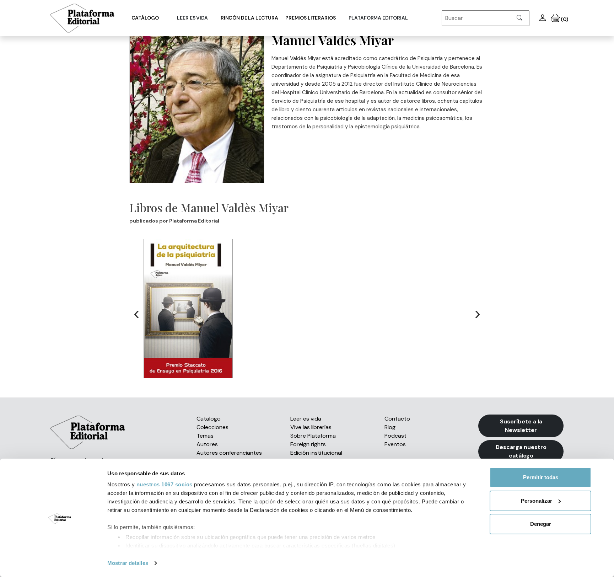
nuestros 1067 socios (164, 484)
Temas (205, 435)
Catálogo (145, 18)
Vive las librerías (311, 427)
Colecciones (212, 427)
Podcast (395, 435)
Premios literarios (310, 18)
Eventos (395, 444)
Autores (207, 444)
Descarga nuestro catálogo (521, 451)
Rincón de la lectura (249, 18)
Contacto (397, 418)
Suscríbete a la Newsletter (521, 426)
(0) (564, 19)
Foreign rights (308, 444)
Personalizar (536, 501)
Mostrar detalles (127, 563)
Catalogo (208, 418)
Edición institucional (316, 452)
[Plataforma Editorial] (82, 18)
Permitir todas (540, 477)
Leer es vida (305, 418)
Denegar (540, 524)
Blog (389, 427)
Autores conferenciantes (229, 452)
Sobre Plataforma (313, 435)
